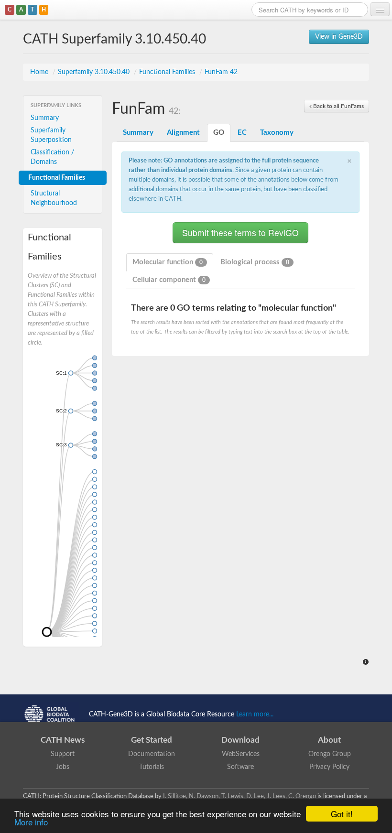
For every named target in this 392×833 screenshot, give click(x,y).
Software (240, 767)
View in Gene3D (339, 36)
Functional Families (168, 72)
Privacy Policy (329, 767)
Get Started (151, 740)
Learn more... (254, 714)
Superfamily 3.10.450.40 (94, 72)
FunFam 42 (221, 72)
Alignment (183, 132)
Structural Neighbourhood (54, 198)
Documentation (151, 754)
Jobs (62, 767)
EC (242, 132)
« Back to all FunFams (336, 106)
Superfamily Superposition (51, 135)
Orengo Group (329, 754)
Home (40, 72)
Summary (45, 118)
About (329, 740)
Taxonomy (277, 132)
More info (31, 822)
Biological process (254, 262)
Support (63, 754)
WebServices (241, 754)
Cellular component (169, 279)
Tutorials (151, 767)
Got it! (342, 814)
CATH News (63, 740)
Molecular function (167, 262)
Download (240, 740)
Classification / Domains (52, 157)
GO (218, 132)
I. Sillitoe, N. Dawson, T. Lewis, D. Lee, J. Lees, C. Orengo (239, 796)
